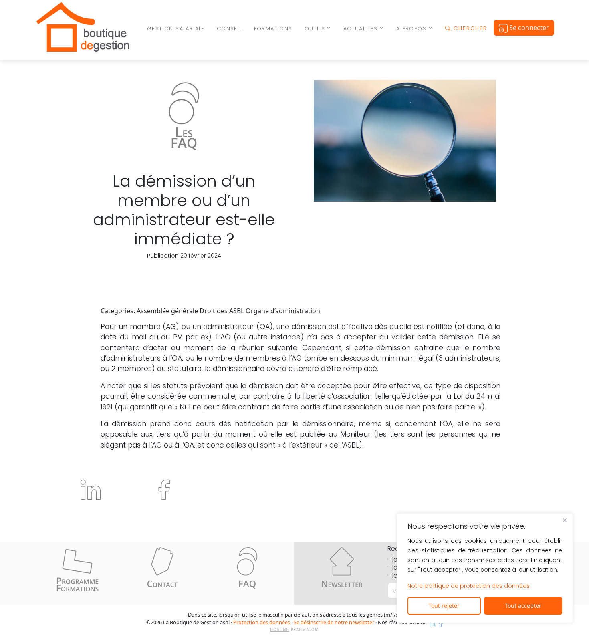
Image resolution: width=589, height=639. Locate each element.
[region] (485, 568)
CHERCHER (469, 28)
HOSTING (279, 629)
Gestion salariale (176, 28)
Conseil (229, 28)
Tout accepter (523, 605)
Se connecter (528, 27)
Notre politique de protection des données (468, 586)
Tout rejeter (444, 605)
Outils (315, 28)
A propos (411, 28)
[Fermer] (564, 520)
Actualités (360, 28)
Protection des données (261, 622)
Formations (273, 28)
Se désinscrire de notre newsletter (334, 622)
